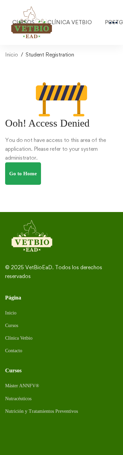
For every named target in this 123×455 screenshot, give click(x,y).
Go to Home (23, 173)
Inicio (11, 54)
